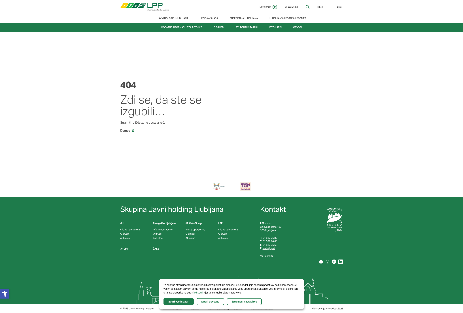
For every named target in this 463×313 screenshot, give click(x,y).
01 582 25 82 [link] (291, 6)
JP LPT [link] (124, 248)
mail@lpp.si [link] (269, 248)
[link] (144, 7)
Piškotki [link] (198, 292)
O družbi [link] (124, 233)
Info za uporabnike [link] (130, 229)
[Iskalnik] (307, 7)
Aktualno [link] (125, 238)
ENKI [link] (340, 308)
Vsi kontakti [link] (266, 256)
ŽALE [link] (156, 248)
